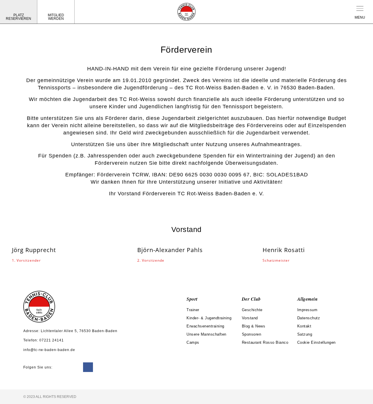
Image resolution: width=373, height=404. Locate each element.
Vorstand (250, 318)
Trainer (192, 310)
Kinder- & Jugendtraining (208, 318)
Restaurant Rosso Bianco (265, 342)
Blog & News (253, 326)
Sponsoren (251, 334)
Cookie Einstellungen (316, 342)
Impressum (307, 310)
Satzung (304, 334)
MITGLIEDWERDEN (56, 17)
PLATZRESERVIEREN (18, 17)
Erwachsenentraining (205, 326)
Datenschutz (308, 318)
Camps (192, 342)
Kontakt (304, 326)
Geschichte (252, 310)
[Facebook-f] (88, 367)
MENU (360, 17)
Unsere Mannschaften (206, 334)
